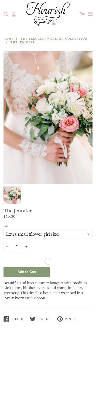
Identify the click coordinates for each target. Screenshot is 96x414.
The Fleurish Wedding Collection (54, 39)
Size (6, 226)
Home (8, 39)
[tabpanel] (48, 117)
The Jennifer (22, 42)
